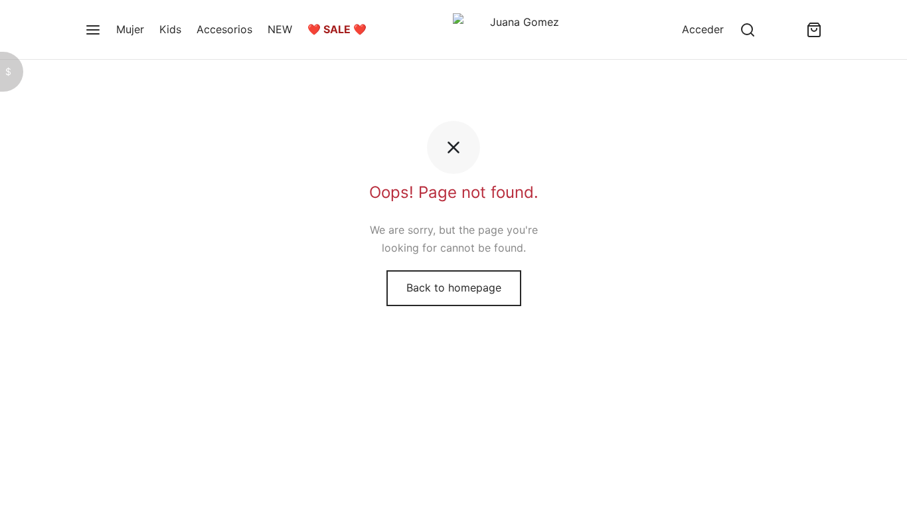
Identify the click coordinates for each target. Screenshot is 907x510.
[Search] (748, 30)
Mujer (130, 29)
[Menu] (93, 30)
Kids (170, 29)
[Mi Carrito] (814, 30)
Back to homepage (453, 287)
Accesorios (224, 29)
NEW (280, 29)
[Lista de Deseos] (781, 30)
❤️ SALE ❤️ (337, 29)
